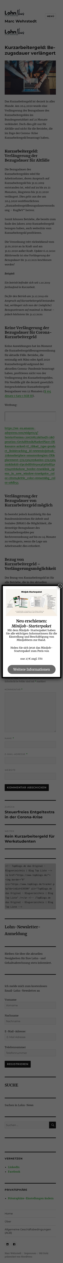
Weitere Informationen (31, 669)
